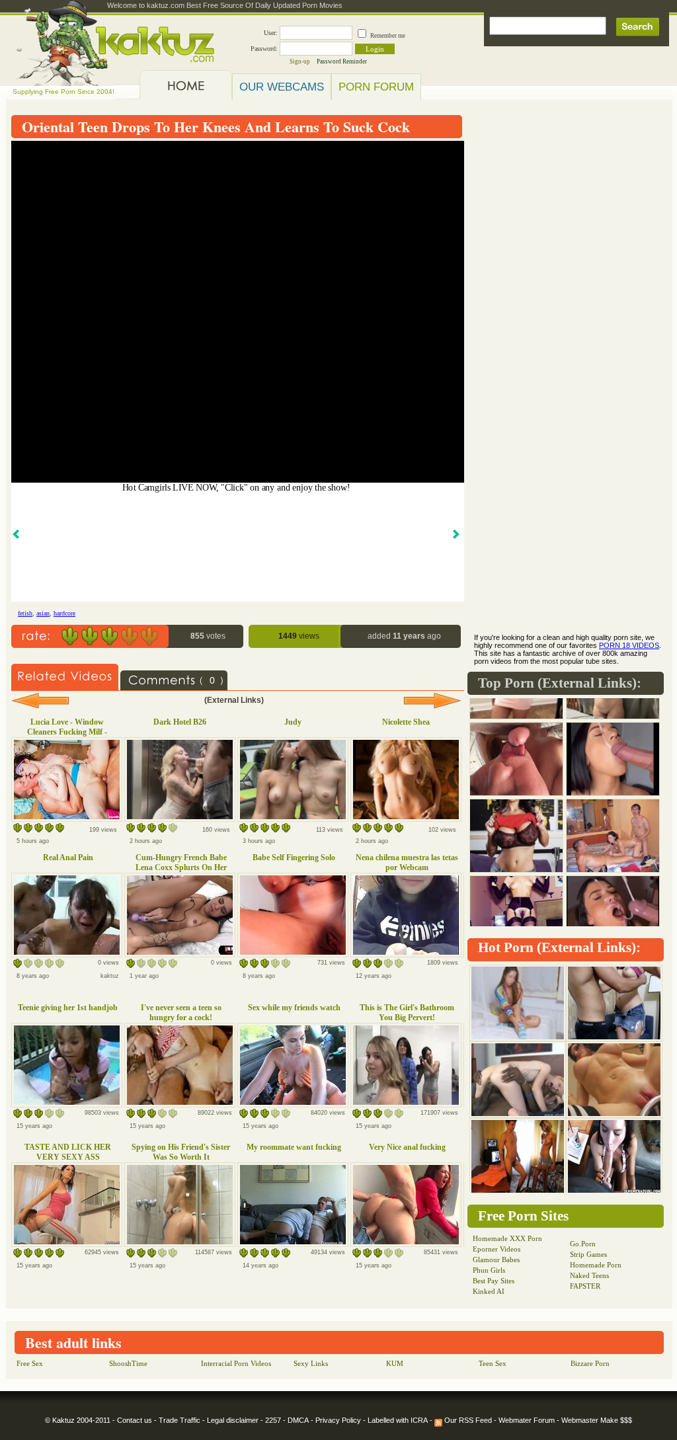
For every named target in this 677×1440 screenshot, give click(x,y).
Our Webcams (281, 87)
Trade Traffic (179, 1420)
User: (271, 32)
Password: (264, 48)
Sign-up (300, 61)
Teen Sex (492, 1363)
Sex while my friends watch (294, 1007)
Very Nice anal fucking (407, 1147)
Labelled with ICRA (398, 1420)
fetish (25, 613)
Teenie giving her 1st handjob (68, 1007)
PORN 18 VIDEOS (629, 645)
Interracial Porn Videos (236, 1363)
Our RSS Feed (467, 1420)
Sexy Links (311, 1363)
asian (43, 613)
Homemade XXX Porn (507, 1238)
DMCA (298, 1420)
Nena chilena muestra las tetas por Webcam (407, 862)
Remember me (387, 35)
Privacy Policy (338, 1420)
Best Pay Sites (493, 1281)
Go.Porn (583, 1244)
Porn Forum (376, 87)
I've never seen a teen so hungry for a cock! (181, 1012)
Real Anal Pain (68, 857)
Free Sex (30, 1363)
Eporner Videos (496, 1249)
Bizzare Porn (590, 1363)
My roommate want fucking (294, 1147)
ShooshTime (128, 1363)
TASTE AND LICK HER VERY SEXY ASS (67, 1152)
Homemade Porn (595, 1265)
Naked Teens (589, 1275)
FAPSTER (585, 1286)
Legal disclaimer (233, 1420)
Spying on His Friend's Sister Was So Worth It (181, 1152)
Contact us (134, 1420)
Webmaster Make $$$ (596, 1420)
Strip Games (588, 1254)
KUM (394, 1363)
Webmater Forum (526, 1420)
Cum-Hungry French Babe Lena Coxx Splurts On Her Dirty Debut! (181, 867)
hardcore (64, 613)
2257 (273, 1420)
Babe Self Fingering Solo (294, 857)
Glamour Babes (496, 1259)
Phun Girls (489, 1270)
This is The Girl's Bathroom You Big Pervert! (407, 1012)
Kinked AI (488, 1291)
